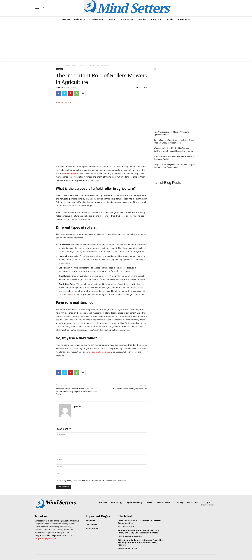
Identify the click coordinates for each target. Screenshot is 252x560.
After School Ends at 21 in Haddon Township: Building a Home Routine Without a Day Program (173, 149)
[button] (40, 8)
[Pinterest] (70, 93)
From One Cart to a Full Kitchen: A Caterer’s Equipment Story (171, 133)
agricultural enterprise (99, 352)
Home (58, 65)
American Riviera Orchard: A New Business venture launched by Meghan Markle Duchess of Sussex (76, 391)
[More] (83, 93)
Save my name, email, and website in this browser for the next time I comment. (92, 480)
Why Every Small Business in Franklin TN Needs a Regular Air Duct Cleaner (174, 157)
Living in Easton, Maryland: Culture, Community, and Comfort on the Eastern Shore (175, 165)
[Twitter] (64, 93)
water (72, 294)
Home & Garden (124, 536)
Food (120, 526)
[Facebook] (58, 93)
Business (66, 65)
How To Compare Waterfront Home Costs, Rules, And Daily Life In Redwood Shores (174, 141)
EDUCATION (122, 548)
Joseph (60, 87)
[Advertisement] (126, 41)
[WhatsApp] (76, 93)
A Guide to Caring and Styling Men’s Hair (130, 389)
